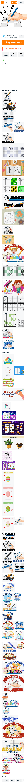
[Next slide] (22, 780)
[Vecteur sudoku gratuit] (13, 185)
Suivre (21, 37)
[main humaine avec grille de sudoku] (19, 521)
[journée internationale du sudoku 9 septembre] (7, 230)
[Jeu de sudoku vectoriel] (13, 217)
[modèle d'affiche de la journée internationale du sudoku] (7, 334)
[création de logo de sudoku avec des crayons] (13, 201)
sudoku (6, 780)
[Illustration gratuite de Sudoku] (8, 239)
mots (18, 780)
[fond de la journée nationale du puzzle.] (8, 360)
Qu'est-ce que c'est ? (16, 60)
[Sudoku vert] (13, 320)
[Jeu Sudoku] (13, 271)
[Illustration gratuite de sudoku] (13, 168)
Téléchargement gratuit (13, 42)
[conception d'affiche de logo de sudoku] (6, 97)
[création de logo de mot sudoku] (8, 117)
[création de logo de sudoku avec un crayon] (8, 138)
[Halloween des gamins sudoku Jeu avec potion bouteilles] (9, 415)
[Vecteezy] (2, 2)
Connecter (21, 2)
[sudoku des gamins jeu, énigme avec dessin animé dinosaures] (8, 465)
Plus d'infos (6, 63)
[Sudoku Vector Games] (13, 151)
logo (12, 780)
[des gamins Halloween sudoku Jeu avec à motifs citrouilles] (13, 428)
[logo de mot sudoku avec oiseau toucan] (9, 107)
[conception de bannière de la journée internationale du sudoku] (13, 253)
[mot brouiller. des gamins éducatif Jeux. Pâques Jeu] (8, 478)
